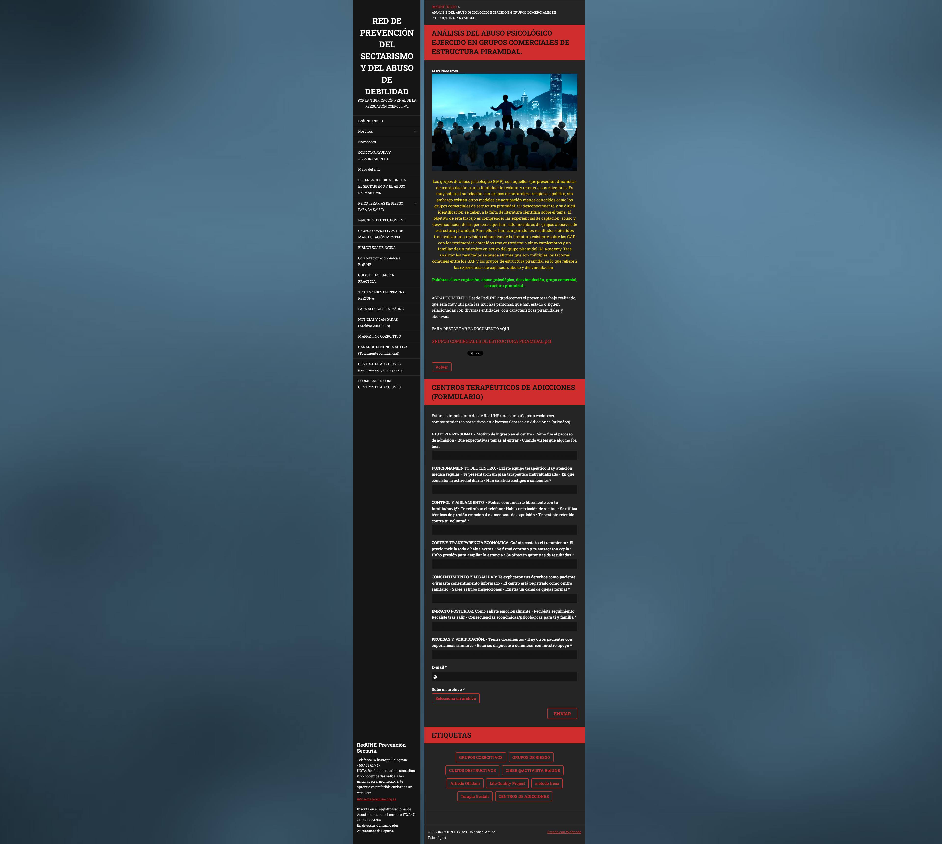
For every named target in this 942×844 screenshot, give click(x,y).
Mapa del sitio (369, 169)
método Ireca (547, 783)
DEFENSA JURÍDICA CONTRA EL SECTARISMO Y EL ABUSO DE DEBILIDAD (382, 186)
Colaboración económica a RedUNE (379, 261)
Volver (441, 367)
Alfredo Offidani (465, 783)
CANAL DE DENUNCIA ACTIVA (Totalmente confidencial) (382, 350)
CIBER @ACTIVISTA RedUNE (533, 770)
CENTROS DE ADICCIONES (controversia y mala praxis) (380, 366)
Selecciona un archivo (455, 698)
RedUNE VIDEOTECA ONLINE (382, 220)
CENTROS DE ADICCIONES (524, 796)
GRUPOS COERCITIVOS (481, 757)
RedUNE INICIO (370, 120)
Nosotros (365, 131)
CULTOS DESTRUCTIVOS (472, 770)
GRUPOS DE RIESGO (531, 757)
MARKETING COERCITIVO (379, 336)
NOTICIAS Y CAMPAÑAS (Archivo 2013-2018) (378, 322)
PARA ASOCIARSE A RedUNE (381, 309)
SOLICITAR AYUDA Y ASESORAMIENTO (374, 155)
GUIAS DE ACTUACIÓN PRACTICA (376, 278)
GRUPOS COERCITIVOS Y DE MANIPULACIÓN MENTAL (380, 233)
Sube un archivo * (448, 689)
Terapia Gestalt (475, 796)
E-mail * (439, 667)
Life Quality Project (507, 783)
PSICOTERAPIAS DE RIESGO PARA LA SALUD (380, 206)
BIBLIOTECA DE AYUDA (377, 247)
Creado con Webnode (564, 832)
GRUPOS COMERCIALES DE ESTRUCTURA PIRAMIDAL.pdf (492, 341)
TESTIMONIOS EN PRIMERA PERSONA (381, 295)
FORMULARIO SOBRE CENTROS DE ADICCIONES (379, 383)
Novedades (367, 142)
